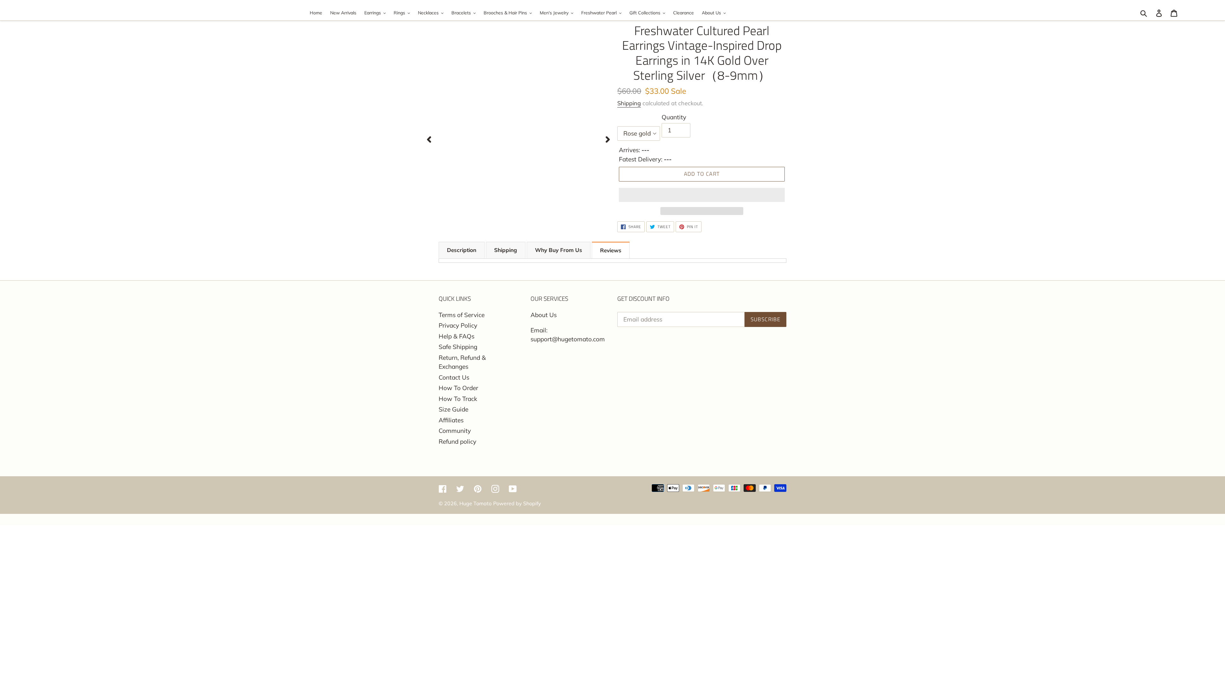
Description (461, 250)
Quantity (674, 117)
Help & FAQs (456, 336)
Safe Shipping (458, 347)
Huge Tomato (475, 503)
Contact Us (454, 377)
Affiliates (451, 420)
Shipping (629, 103)
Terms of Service (462, 315)
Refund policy (457, 441)
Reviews (610, 250)
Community (455, 430)
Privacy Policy (458, 325)
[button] (702, 195)
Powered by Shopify (517, 503)
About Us (544, 315)
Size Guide (453, 409)
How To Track (458, 399)
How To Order (458, 388)
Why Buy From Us (558, 250)
